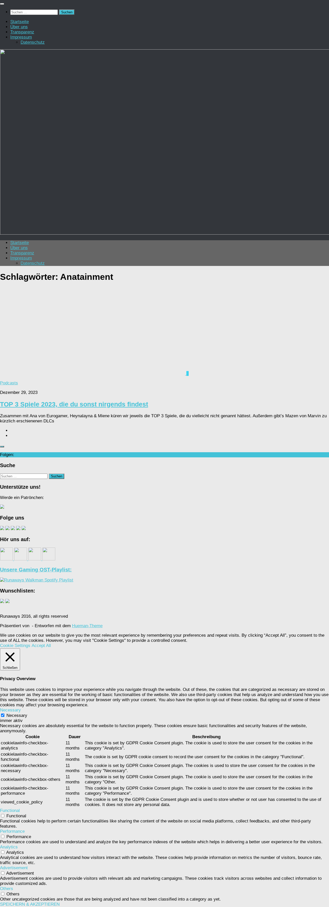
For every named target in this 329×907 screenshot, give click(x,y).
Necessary (16, 715)
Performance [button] (12, 831)
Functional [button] (10, 810)
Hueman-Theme (87, 625)
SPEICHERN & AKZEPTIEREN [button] (30, 904)
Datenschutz (33, 42)
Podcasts (9, 383)
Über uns (19, 26)
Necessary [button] (10, 710)
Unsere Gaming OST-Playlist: (36, 569)
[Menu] (2, 4)
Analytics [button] (9, 847)
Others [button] (6, 888)
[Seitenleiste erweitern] (2, 446)
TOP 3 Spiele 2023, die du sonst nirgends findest (74, 404)
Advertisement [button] (14, 867)
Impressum (21, 37)
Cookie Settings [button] (15, 645)
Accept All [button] (41, 645)
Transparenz (22, 32)
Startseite (19, 21)
